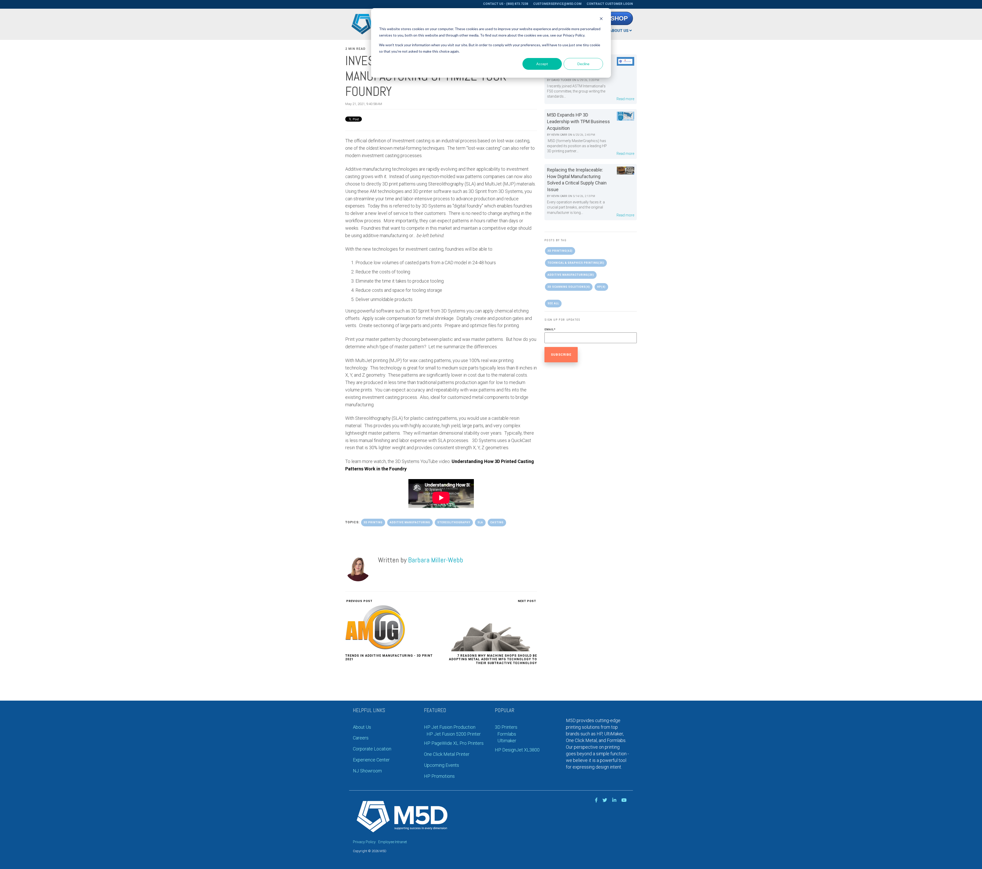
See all (553, 303)
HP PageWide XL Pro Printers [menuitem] (454, 743)
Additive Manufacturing (410, 522)
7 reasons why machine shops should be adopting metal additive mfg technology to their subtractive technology (493, 659)
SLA (480, 522)
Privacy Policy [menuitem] (364, 842)
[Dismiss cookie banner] (601, 19)
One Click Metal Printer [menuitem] (447, 754)
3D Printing (373, 522)
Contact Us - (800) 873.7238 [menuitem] (505, 4)
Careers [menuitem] (361, 737)
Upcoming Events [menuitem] (441, 765)
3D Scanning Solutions (569, 286)
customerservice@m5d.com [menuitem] (557, 4)
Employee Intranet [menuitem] (392, 842)
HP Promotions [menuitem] (439, 776)
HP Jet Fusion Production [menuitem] (449, 727)
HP (601, 286)
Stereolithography (453, 522)
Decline (583, 64)
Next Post (527, 601)
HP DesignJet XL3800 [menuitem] (517, 749)
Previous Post (358, 601)
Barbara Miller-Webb (435, 559)
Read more (625, 99)
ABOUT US (619, 30)
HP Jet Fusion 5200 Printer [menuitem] (454, 734)
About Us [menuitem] (362, 727)
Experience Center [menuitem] (371, 759)
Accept (542, 64)
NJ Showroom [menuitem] (367, 770)
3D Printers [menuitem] (506, 727)
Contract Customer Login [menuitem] (610, 4)
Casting (497, 522)
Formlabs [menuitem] (506, 734)
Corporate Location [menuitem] (372, 748)
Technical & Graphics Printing (576, 262)
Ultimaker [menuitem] (506, 740)
